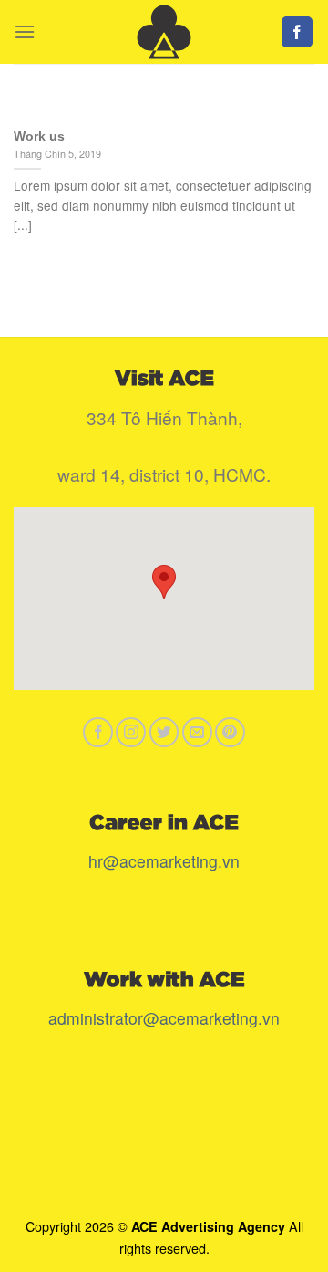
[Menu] (25, 31)
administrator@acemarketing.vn (164, 1017)
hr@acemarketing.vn (164, 861)
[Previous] (42, 109)
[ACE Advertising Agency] (164, 32)
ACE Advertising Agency (208, 1226)
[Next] (285, 109)
